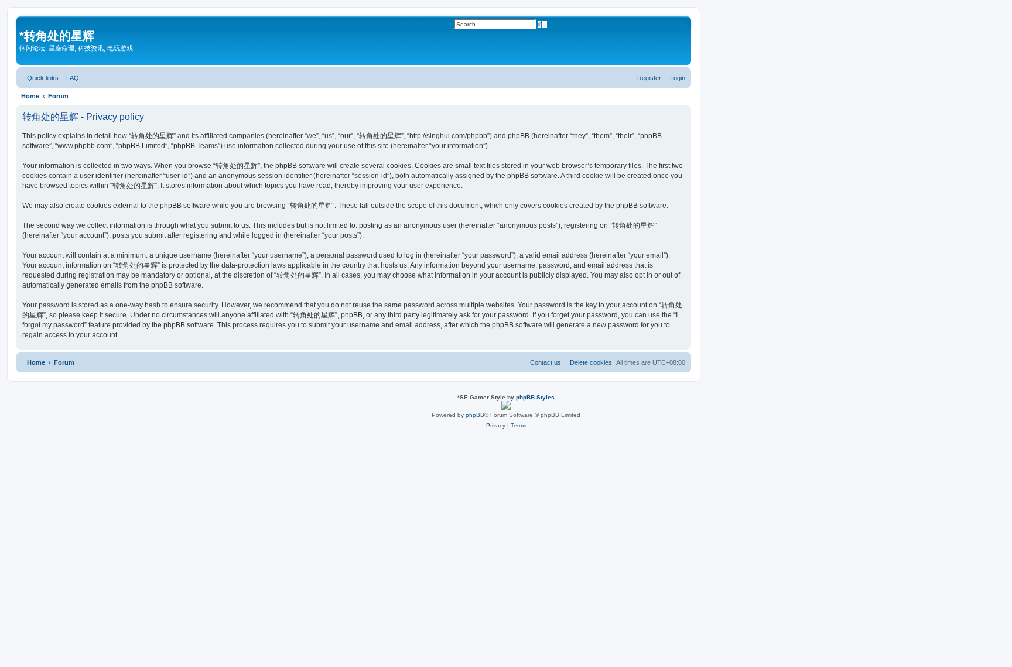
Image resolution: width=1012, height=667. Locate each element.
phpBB (475, 415)
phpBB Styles (535, 397)
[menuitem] (70, 78)
